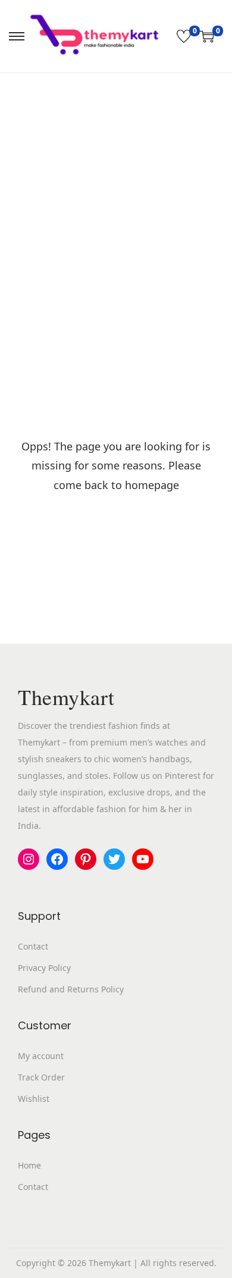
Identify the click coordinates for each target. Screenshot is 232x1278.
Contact (33, 946)
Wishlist (33, 1098)
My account (41, 1055)
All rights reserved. (178, 1262)
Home (29, 1165)
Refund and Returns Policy (71, 989)
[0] (184, 36)
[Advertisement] (116, 195)
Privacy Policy (44, 967)
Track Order (41, 1077)
